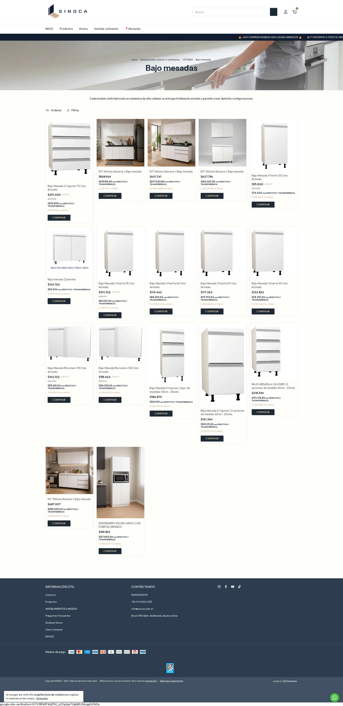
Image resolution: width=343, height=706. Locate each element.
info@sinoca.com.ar (142, 608)
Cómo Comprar (54, 629)
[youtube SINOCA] (232, 586)
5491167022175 (139, 594)
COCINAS (188, 59)
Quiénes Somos (54, 622)
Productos (66, 29)
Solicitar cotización (106, 29)
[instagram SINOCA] (219, 586)
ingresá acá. (151, 681)
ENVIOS (49, 636)
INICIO (49, 29)
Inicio (135, 59)
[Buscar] (273, 12)
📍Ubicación (133, 29)
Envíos (83, 29)
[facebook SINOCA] (225, 586)
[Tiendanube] (285, 681)
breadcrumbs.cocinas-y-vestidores (160, 59)
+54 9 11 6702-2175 (141, 601)
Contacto (50, 594)
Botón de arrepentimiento (171, 681)
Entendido (42, 698)
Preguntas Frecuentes (57, 615)
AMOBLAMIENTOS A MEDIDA (61, 608)
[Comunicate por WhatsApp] (334, 697)
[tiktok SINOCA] (239, 586)
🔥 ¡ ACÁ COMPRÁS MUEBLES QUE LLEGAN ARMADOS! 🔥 (246, 37)
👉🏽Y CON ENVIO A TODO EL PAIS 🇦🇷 (303, 37)
